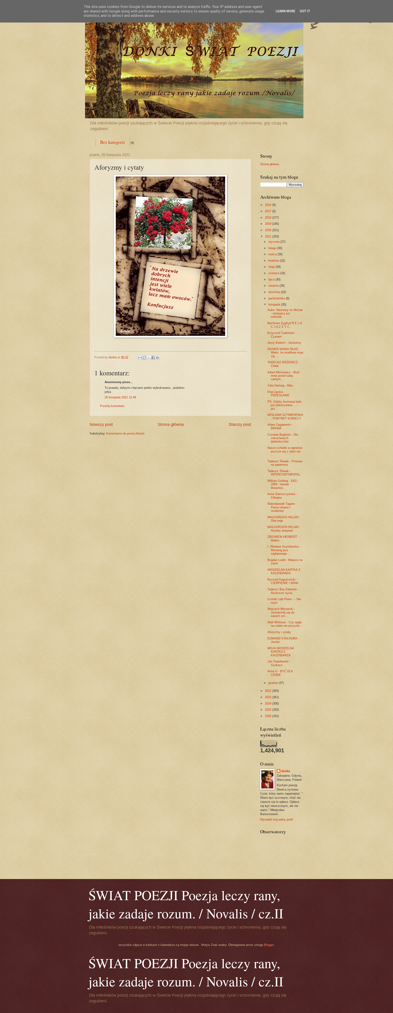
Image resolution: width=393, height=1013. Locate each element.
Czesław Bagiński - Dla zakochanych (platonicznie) (282, 438)
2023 (268, 697)
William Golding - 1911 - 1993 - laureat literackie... (283, 484)
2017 (268, 211)
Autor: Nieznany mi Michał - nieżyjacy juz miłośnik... (284, 313)
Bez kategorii (112, 142)
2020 (268, 230)
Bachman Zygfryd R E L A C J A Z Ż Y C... (284, 324)
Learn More (285, 11)
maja (272, 266)
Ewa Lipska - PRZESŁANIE (278, 393)
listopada (274, 304)
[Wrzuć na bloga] (144, 357)
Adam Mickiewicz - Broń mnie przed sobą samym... (283, 376)
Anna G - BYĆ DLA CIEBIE (280, 672)
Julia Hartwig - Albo (280, 385)
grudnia (273, 683)
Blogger (269, 945)
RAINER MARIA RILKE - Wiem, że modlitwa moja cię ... (285, 352)
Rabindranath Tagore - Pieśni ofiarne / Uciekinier (281, 507)
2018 (268, 217)
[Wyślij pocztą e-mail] (140, 357)
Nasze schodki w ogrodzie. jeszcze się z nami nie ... (285, 451)
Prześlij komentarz (112, 406)
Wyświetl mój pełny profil (276, 819)
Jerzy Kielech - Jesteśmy (284, 342)
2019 (268, 223)
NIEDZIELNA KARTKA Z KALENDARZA (283, 571)
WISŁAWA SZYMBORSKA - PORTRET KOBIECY (285, 416)
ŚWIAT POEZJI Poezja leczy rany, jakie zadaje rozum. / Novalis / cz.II (185, 904)
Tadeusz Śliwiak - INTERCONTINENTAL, (284, 472)
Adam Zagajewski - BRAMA (280, 426)
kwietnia (274, 260)
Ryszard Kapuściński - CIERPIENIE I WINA (282, 581)
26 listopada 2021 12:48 (120, 397)
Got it (305, 11)
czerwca (274, 273)
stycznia (274, 241)
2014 (268, 205)
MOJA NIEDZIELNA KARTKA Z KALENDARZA (280, 652)
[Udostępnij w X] (148, 357)
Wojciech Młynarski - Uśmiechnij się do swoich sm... (281, 612)
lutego (272, 248)
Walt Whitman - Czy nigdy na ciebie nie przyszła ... (285, 624)
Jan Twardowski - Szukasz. (278, 663)
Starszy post (240, 424)
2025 (268, 709)
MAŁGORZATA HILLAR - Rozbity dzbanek (283, 528)
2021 (268, 236)
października (277, 298)
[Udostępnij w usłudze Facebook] (153, 357)
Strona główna (171, 424)
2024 (268, 703)
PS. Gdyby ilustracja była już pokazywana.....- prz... (284, 405)
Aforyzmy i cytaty (279, 632)
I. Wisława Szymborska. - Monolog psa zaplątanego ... (284, 550)
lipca (271, 279)
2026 (268, 716)
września (274, 292)
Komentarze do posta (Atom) (125, 433)
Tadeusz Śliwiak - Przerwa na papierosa (284, 463)
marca (272, 254)
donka (285, 771)
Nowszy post (101, 424)
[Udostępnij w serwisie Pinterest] (157, 357)
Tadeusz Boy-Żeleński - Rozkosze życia (283, 591)
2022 (268, 690)
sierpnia (274, 285)
